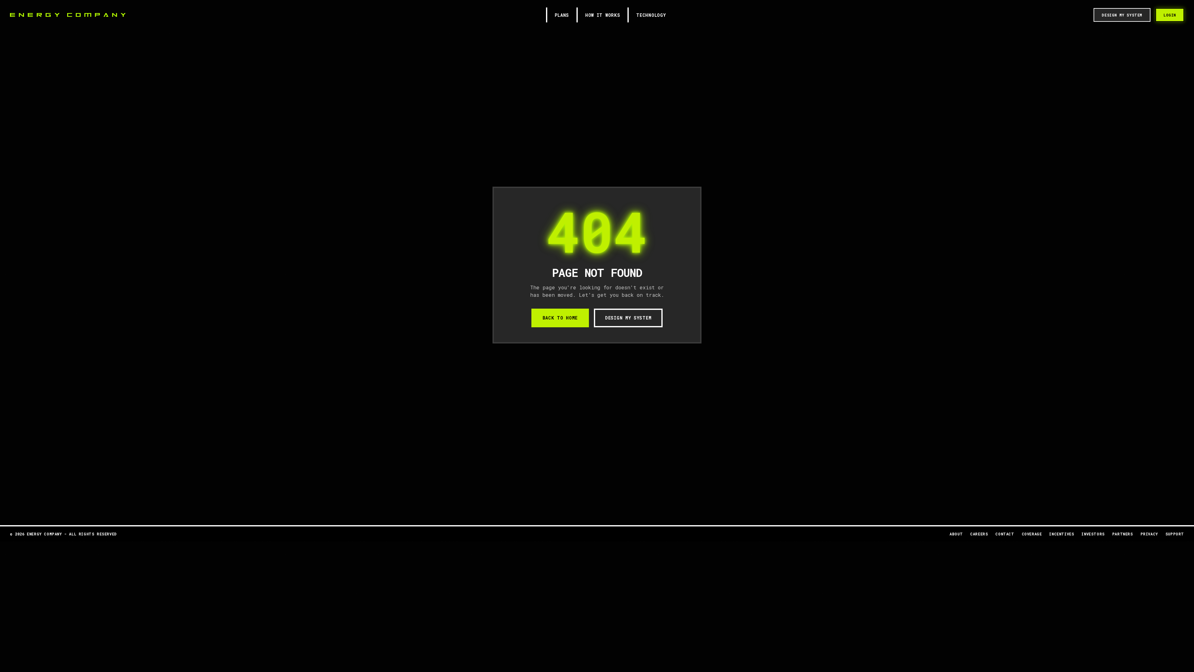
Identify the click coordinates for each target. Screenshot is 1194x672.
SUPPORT (1174, 533)
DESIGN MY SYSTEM (628, 318)
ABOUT (956, 533)
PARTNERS (1122, 533)
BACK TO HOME (560, 318)
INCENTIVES (1061, 533)
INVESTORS (1092, 533)
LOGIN (1170, 14)
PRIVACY (1149, 533)
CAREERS (979, 533)
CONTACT (1004, 533)
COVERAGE (1032, 533)
